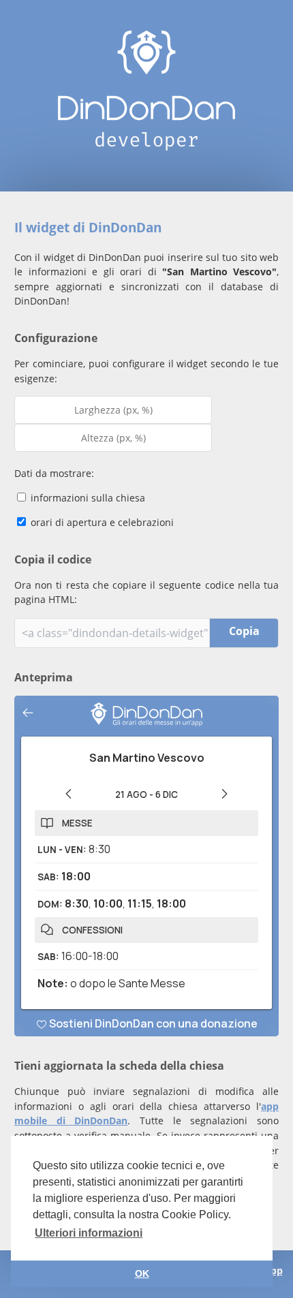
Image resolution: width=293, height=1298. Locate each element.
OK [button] (142, 1273)
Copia (244, 630)
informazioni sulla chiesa (86, 497)
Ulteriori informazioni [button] (88, 1233)
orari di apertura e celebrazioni (101, 522)
